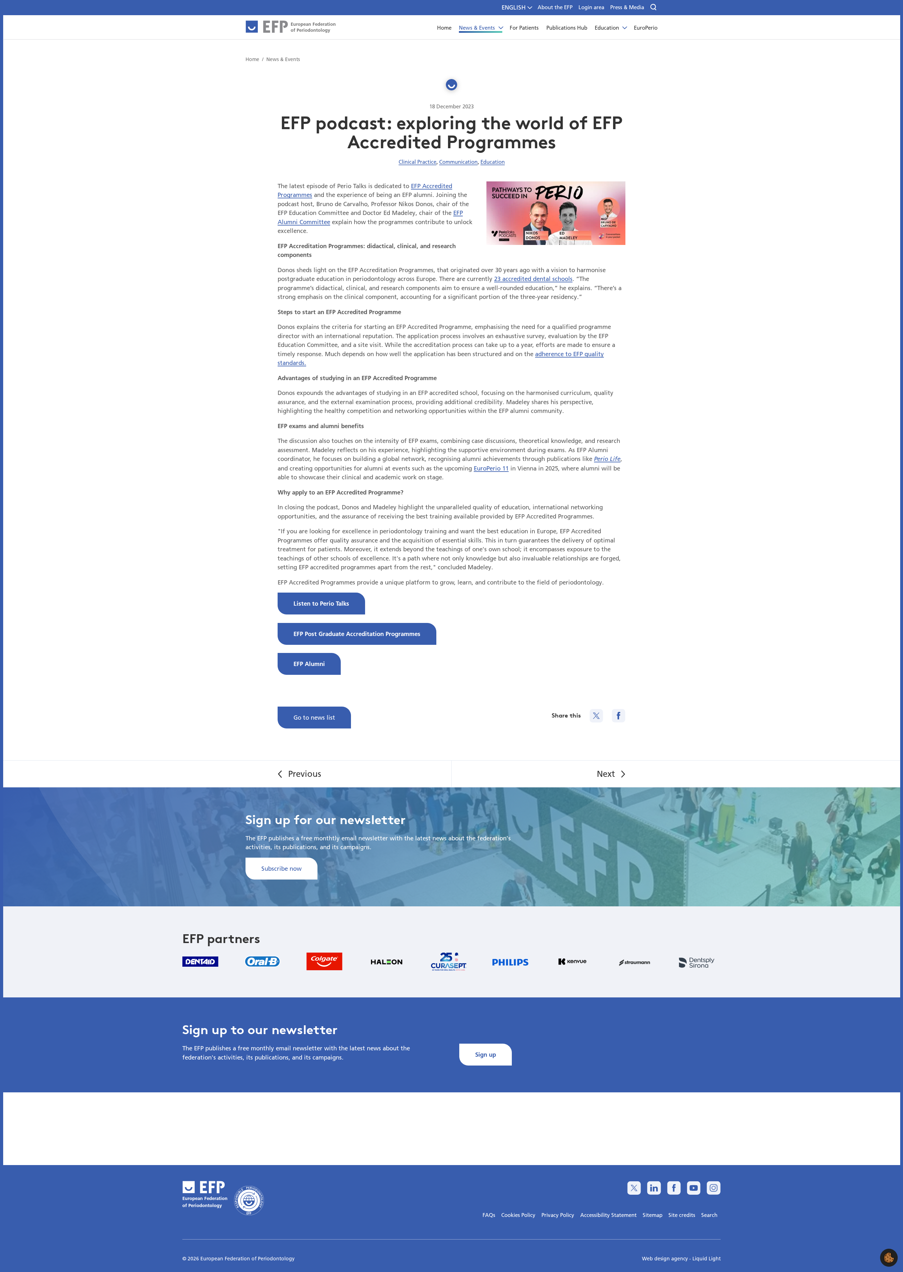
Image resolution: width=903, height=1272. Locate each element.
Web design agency (665, 1258)
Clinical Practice (417, 161)
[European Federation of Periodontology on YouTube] (694, 1188)
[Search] (653, 7)
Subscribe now (281, 868)
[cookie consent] (889, 1257)
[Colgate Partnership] (325, 961)
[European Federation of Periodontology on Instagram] (713, 1188)
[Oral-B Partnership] (262, 961)
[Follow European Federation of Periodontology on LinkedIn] (654, 1188)
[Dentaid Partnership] (200, 961)
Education (492, 161)
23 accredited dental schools (533, 278)
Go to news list (314, 717)
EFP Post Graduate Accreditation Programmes (356, 633)
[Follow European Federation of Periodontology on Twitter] (634, 1188)
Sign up (485, 1054)
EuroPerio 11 (491, 468)
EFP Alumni (309, 663)
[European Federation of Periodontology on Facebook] (674, 1188)
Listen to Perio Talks (321, 603)
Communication (458, 161)
